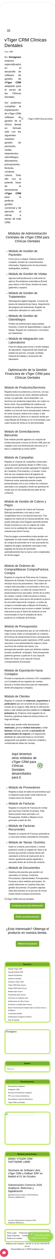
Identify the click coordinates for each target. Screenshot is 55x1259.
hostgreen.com (37, 1249)
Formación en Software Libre (18, 998)
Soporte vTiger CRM (15, 969)
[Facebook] (5, 953)
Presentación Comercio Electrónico (20, 1099)
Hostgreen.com (24, 20)
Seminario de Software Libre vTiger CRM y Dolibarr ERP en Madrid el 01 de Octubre (25, 1173)
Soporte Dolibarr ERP (15, 972)
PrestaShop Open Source (17, 995)
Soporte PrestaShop (15, 975)
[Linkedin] (9, 953)
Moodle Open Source (15, 992)
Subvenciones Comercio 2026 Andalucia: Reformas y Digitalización (25, 1188)
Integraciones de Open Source (18, 1001)
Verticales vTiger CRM (16, 982)
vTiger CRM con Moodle (16, 1102)
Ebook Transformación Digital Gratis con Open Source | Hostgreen (27, 1009)
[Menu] (8, 30)
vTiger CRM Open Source (17, 985)
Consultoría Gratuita (15, 1014)
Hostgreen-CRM (13, 1089)
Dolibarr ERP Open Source (17, 988)
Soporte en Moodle (14, 979)
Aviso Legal (11, 1233)
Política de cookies (14, 1238)
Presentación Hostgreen (16, 1086)
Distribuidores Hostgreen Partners (20, 1017)
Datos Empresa (13, 1236)
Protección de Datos (27, 1233)
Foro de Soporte (13, 1020)
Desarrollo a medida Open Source (20, 1004)
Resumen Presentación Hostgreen (20, 1093)
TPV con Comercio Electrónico (18, 1096)
